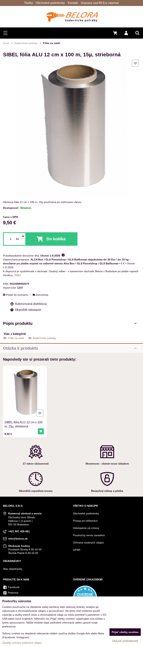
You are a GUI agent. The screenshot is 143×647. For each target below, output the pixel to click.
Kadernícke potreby (44, 338)
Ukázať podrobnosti (125, 641)
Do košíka (56, 239)
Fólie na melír (16, 338)
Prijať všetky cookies (125, 632)
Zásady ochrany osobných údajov (22, 642)
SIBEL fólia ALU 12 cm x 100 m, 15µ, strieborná (23, 424)
